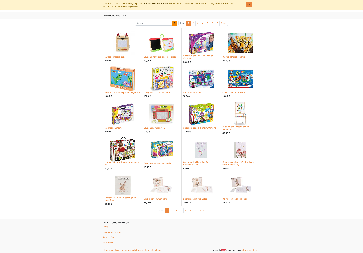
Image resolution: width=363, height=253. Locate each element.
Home (105, 226)
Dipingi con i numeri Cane (155, 199)
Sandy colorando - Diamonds (157, 163)
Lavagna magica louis (115, 57)
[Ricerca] (174, 23)
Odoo (224, 250)
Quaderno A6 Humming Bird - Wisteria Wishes (197, 163)
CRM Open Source (251, 250)
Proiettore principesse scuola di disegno (198, 56)
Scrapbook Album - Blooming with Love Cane (120, 198)
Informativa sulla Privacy (156, 3)
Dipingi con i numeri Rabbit (234, 199)
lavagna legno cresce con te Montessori (235, 127)
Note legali (108, 242)
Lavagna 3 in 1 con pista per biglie (160, 57)
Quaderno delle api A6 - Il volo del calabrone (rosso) (238, 163)
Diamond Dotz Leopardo (233, 57)
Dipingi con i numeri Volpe (195, 199)
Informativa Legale (153, 250)
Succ (223, 23)
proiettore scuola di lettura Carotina (199, 128)
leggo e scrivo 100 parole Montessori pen (122, 163)
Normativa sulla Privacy (132, 250)
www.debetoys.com (114, 15)
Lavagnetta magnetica (154, 128)
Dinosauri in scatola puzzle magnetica (122, 92)
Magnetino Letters (113, 128)
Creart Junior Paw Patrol (233, 92)
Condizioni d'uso (111, 250)
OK (248, 4)
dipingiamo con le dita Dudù (157, 92)
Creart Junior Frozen (192, 92)
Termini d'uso (109, 237)
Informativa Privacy (112, 232)
